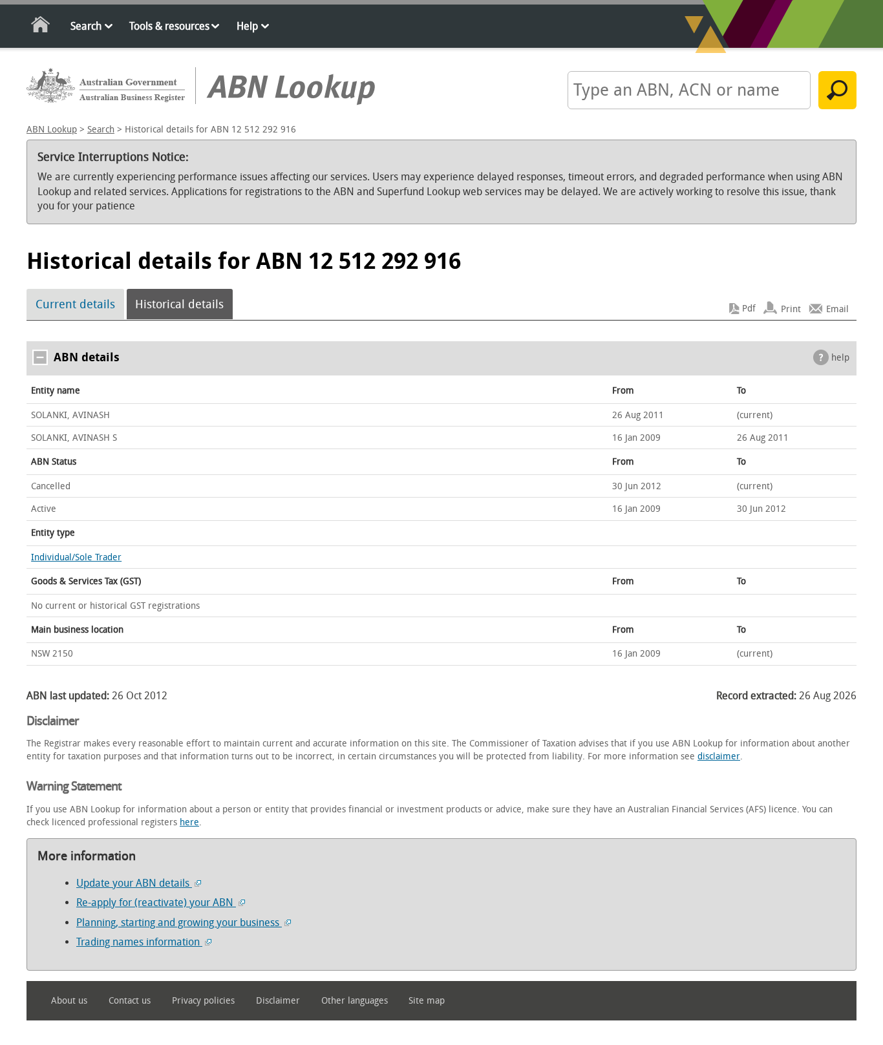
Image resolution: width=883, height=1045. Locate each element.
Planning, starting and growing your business (179, 922)
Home (41, 26)
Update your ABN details (134, 883)
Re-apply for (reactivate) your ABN (156, 902)
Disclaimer (278, 1000)
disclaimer (718, 756)
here (189, 822)
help (840, 357)
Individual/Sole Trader (76, 557)
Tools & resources (169, 26)
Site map (427, 1000)
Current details (75, 304)
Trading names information (139, 942)
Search (85, 26)
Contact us (130, 1000)
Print (791, 308)
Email (837, 308)
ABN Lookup (52, 129)
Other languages (354, 1000)
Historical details (179, 304)
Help (247, 26)
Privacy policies (203, 1000)
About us (69, 1000)
